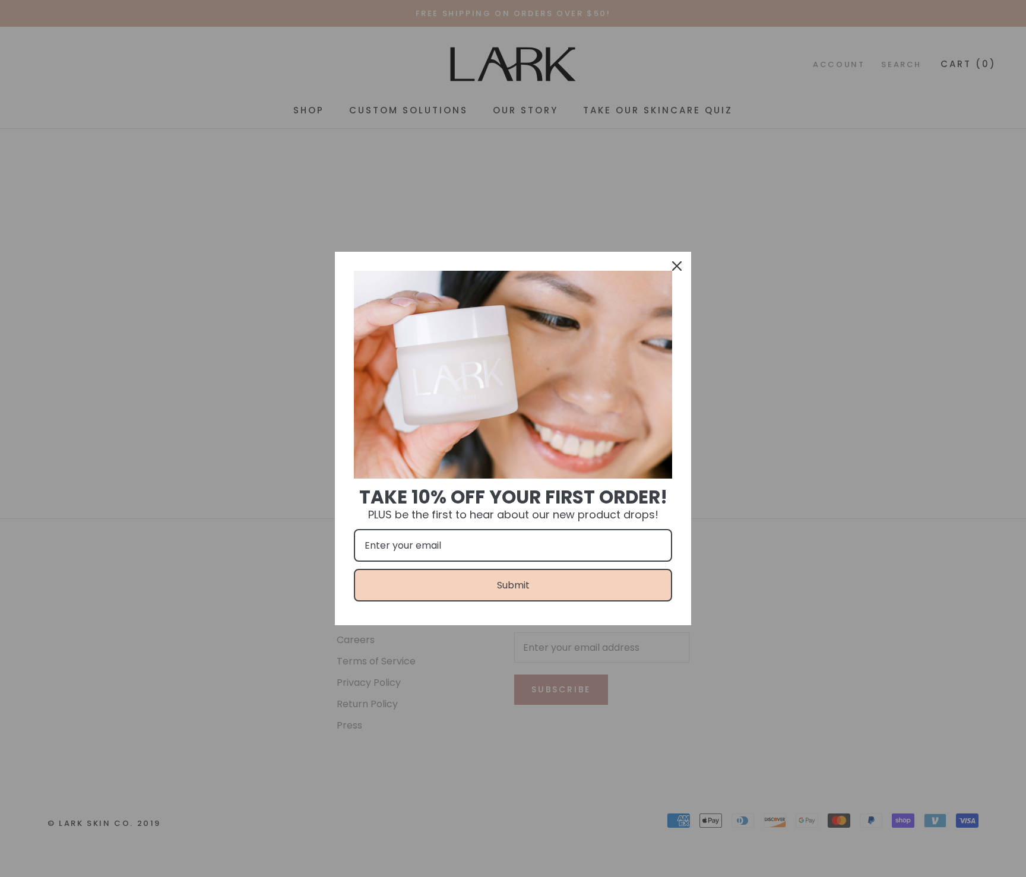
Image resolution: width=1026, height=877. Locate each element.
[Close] (677, 266)
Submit (513, 585)
